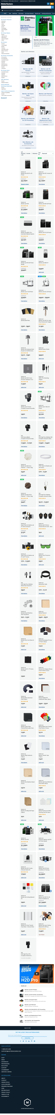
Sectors (3, 43)
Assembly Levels (4, 49)
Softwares (3, 68)
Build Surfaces (4, 64)
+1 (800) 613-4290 (31, 1)
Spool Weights (4, 29)
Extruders (3, 61)
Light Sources (4, 36)
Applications (3, 37)
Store (36, 37)
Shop (2, 1057)
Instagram (26, 1041)
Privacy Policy (5, 1092)
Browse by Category (6, 17)
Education (4, 1065)
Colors (2, 24)
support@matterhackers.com (11, 1051)
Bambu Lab (37, 13)
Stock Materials (5, 84)
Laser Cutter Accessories (6, 95)
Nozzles (3, 66)
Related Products (4, 82)
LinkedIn (29, 1041)
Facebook (20, 1041)
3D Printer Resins (5, 33)
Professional (5, 1063)
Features (3, 25)
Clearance (35, 153)
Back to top (27, 1028)
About (3, 1078)
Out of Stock (41, 934)
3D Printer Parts (5, 70)
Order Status (5, 1082)
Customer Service (23, 1)
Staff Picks (14, 13)
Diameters (3, 21)
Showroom (4, 1061)
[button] (27, 10)
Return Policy (5, 1090)
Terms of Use (5, 1094)
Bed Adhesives (4, 65)
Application (3, 89)
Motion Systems (4, 50)
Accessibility (5, 1096)
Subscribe (27, 1038)
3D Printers (21, 13)
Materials (3, 22)
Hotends (3, 62)
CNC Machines (5, 79)
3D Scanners (4, 57)
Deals (2, 31)
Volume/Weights (4, 38)
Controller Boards (4, 59)
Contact (3, 1080)
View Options (42, 184)
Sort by (39, 153)
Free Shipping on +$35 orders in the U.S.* (10, 1)
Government (5, 1069)
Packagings (3, 28)
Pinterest (31, 1041)
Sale (10, 13)
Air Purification (4, 58)
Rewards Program (7, 1086)
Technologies (4, 45)
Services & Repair (6, 1071)
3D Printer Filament (29, 13)
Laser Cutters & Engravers (8, 91)
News (3, 1059)
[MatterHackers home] (7, 4)
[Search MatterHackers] (52, 7)
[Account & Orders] (48, 4)
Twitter (23, 1041)
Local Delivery (5, 1084)
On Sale (28, 153)
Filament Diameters (5, 53)
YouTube (34, 1041)
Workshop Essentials (6, 86)
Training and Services (46, 13)
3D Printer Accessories (7, 55)
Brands (2, 26)
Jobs (2, 1088)
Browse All (4, 98)
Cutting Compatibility (5, 92)
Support (3, 1067)
